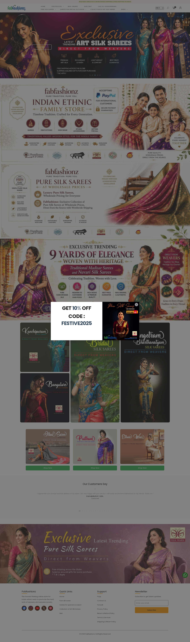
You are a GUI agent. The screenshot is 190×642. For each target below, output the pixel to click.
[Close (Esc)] (136, 304)
